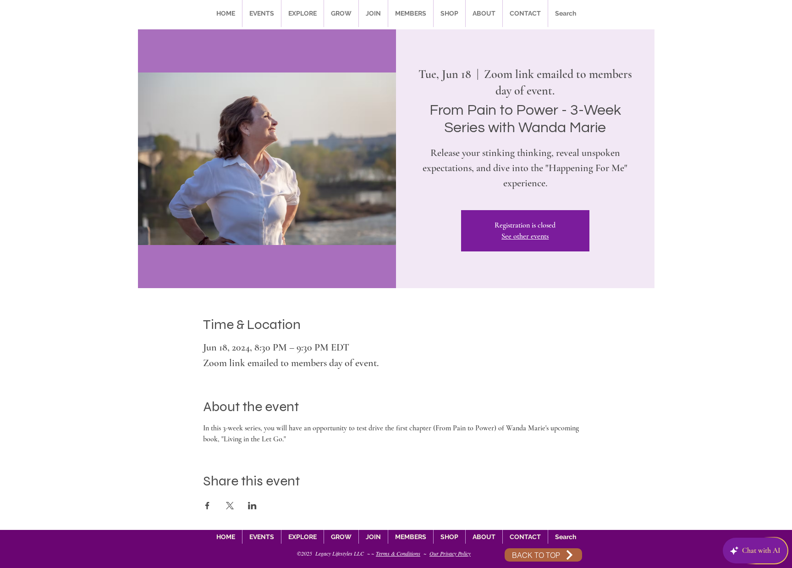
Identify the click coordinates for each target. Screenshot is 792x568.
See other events (525, 236)
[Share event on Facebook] (207, 505)
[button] (261, 13)
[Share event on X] (230, 505)
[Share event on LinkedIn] (252, 505)
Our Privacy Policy (450, 553)
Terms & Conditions (398, 553)
